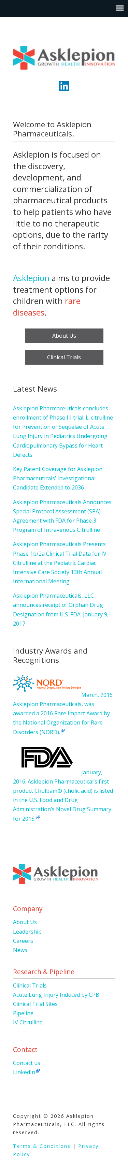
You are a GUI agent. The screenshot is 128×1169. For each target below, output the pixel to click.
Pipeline (23, 1013)
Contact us (26, 1063)
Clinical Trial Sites (35, 1004)
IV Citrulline (28, 1022)
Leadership (27, 931)
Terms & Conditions (42, 1146)
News (20, 950)
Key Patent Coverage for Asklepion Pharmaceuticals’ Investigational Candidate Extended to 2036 (57, 478)
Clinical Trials (64, 357)
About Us (64, 335)
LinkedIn (24, 1072)
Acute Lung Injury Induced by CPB (56, 994)
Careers (23, 941)
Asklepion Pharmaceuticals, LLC (64, 55)
